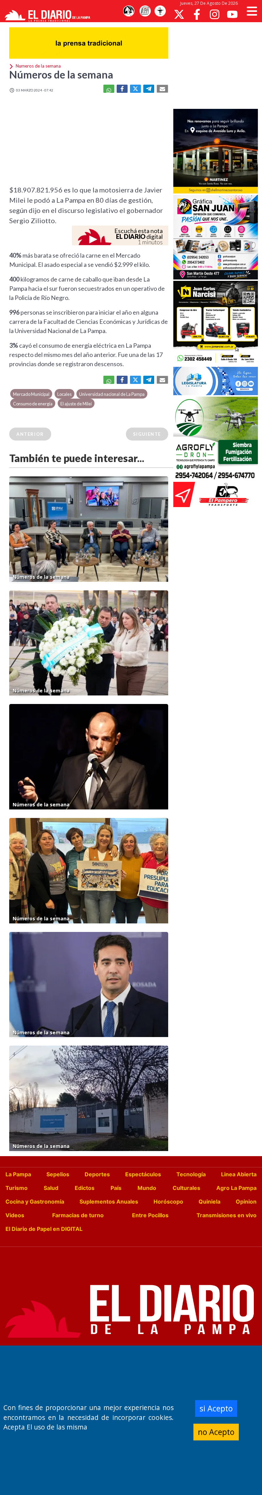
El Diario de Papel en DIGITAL (44, 1228)
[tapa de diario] (144, 11)
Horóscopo (168, 1201)
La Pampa (18, 1174)
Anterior (30, 434)
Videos (14, 1215)
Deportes (97, 1174)
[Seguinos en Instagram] (214, 14)
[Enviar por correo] (162, 89)
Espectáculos (143, 1174)
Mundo (146, 1187)
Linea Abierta (239, 1174)
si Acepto (216, 1408)
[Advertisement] (217, 64)
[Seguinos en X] (179, 14)
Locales (64, 394)
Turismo (16, 1187)
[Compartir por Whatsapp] (108, 89)
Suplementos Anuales (108, 1201)
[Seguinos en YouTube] (232, 14)
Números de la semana (61, 74)
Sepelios (57, 1174)
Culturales (186, 1187)
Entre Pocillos (150, 1215)
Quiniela (209, 1201)
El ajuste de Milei (76, 403)
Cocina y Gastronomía (34, 1201)
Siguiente (147, 434)
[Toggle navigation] (252, 11)
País (116, 1187)
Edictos (84, 1187)
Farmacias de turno (78, 1215)
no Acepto (216, 1431)
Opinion (246, 1201)
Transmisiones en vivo (226, 1215)
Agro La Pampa (236, 1187)
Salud (51, 1187)
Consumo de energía (33, 403)
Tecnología (191, 1174)
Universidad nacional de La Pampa (112, 394)
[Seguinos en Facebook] (196, 14)
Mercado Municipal (31, 394)
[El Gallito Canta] (128, 11)
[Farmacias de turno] (160, 11)
